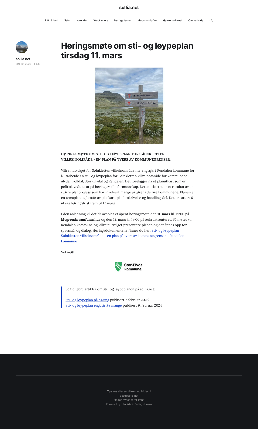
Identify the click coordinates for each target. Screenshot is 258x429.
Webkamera (100, 20)
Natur (67, 20)
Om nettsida (195, 20)
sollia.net (129, 7)
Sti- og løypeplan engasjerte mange (94, 305)
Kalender (81, 20)
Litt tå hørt (51, 20)
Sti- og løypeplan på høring (87, 300)
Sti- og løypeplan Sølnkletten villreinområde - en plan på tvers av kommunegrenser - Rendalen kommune (122, 236)
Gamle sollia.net (172, 20)
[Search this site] (211, 20)
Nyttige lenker (122, 20)
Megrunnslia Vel (147, 20)
